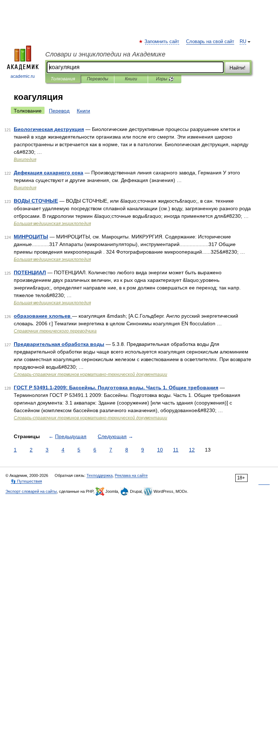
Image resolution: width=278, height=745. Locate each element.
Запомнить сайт (162, 41)
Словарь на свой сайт (210, 41)
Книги (131, 78)
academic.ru (22, 76)
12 (192, 450)
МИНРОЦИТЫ (31, 237)
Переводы (97, 78)
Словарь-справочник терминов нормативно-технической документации (90, 374)
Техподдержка (100, 475)
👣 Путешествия (26, 481)
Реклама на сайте (131, 475)
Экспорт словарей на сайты (31, 491)
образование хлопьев (43, 316)
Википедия (25, 159)
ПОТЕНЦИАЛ (30, 272)
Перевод (59, 111)
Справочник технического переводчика (55, 331)
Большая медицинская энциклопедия (52, 223)
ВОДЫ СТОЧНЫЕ (36, 201)
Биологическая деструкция (49, 129)
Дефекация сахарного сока (48, 172)
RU (243, 41)
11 (175, 450)
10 (160, 450)
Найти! (237, 68)
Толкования (63, 78)
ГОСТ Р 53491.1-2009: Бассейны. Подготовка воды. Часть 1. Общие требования (116, 387)
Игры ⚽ (165, 78)
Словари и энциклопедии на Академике (105, 54)
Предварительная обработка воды (59, 344)
